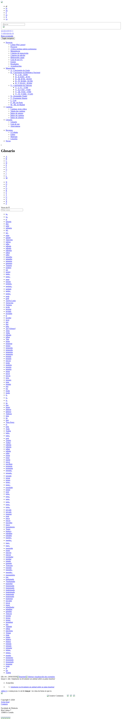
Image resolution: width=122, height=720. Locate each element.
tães (7, 224)
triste (7, 635)
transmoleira (10, 575)
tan (7, 270)
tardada (9, 284)
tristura (8, 642)
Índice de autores (16, 113)
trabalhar (9, 533)
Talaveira (9, 240)
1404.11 (4, 691)
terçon (8, 376)
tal (7, 230)
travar (8, 603)
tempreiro (9, 354)
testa (7, 382)
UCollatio (14, 132)
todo (8, 433)
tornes (8, 480)
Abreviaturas (15, 126)
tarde (7, 296)
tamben (8, 268)
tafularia (9, 228)
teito (7, 326)
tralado (8, 561)
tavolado (9, 314)
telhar (8, 337)
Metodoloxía (15, 51)
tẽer (7, 324)
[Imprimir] (21, 677)
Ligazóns (13, 139)
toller (8, 453)
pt (6, 8)
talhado (8, 248)
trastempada (10, 590)
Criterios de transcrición (19, 53)
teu (7, 389)
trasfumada (10, 579)
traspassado (10, 588)
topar (8, 458)
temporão (9, 350)
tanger (8, 272)
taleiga (8, 242)
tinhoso (8, 412)
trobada (8, 644)
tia (7, 403)
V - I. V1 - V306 (21, 88)
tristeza (8, 639)
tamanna (9, 261)
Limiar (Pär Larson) (17, 45)
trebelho (9, 611)
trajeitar (8, 559)
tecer (7, 320)
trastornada (10, 594)
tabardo (8, 222)
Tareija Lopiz (11, 301)
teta (7, 386)
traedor (9, 538)
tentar (8, 371)
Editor (12, 134)
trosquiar (9, 664)
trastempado (10, 592)
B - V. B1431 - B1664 (23, 83)
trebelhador (10, 607)
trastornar (9, 599)
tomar (8, 455)
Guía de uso (15, 124)
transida (9, 568)
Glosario (13, 122)
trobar (8, 650)
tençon (8, 361)
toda (7, 427)
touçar (8, 521)
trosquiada (9, 660)
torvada (8, 510)
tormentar (9, 468)
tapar (7, 279)
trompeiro (9, 658)
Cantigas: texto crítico (18, 109)
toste (7, 516)
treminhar (9, 622)
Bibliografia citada (17, 57)
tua (7, 670)
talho (7, 255)
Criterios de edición (17, 55)
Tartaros (9, 305)
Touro (8, 529)
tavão (8, 307)
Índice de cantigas (17, 115)
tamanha (9, 257)
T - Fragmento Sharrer (18, 98)
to (6, 424)
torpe (8, 482)
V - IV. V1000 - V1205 (24, 94)
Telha (8, 333)
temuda (8, 356)
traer (8, 543)
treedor (8, 616)
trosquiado (10, 662)
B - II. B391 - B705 (22, 77)
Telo (7, 339)
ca (6, 19)
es (6, 15)
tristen (8, 637)
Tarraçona (9, 303)
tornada (9, 470)
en (7, 11)
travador (9, 601)
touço (8, 525)
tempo (8, 346)
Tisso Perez (10, 422)
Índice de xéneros (17, 118)
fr (6, 17)
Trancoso (9, 565)
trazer (8, 605)
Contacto (4, 704)
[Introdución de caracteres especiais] (4, 27)
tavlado (8, 311)
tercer (8, 374)
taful (7, 226)
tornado (8, 476)
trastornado (10, 596)
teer (7, 322)
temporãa (9, 348)
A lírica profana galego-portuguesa (23, 49)
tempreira (9, 352)
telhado (8, 335)
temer (8, 341)
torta (8, 494)
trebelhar (9, 609)
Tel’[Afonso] (10, 329)
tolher (8, 449)
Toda (8, 429)
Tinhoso (9, 414)
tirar (7, 420)
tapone (8, 282)
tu (6, 668)
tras (7, 577)
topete (8, 460)
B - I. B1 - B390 (21, 75)
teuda (8, 391)
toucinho (9, 523)
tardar (8, 291)
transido (9, 570)
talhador (9, 250)
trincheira (9, 631)
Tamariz (9, 265)
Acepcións (10, 683)
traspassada (10, 586)
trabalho (9, 536)
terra (7, 378)
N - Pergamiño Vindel (18, 96)
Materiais (13, 137)
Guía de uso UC (16, 60)
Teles (8, 331)
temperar (9, 344)
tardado (8, 289)
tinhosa (8, 409)
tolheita (8, 445)
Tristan (8, 633)
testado (8, 384)
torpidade (9, 488)
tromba (8, 655)
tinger (8, 407)
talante (8, 238)
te (6, 316)
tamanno (9, 263)
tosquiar (9, 514)
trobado (8, 646)
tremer (8, 620)
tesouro (8, 380)
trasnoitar (9, 584)
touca (8, 518)
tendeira (9, 365)
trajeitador (9, 557)
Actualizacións (16, 66)
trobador (9, 648)
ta (7, 214)
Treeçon (9, 614)
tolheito (8, 447)
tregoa (8, 618)
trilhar (8, 629)
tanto (8, 274)
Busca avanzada (7, 36)
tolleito (8, 451)
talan (7, 235)
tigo (7, 405)
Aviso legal (5, 702)
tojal (7, 438)
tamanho (9, 259)
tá (6, 219)
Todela (8, 431)
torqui (8, 490)
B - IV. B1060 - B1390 (24, 81)
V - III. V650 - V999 (23, 92)
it (6, 13)
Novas (8, 141)
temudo (8, 359)
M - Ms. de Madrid (17, 105)
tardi (7, 298)
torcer (8, 462)
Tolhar (8, 443)
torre (7, 492)
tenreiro (8, 369)
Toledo (8, 440)
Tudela (8, 673)
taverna (8, 309)
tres (7, 624)
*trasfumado (10, 581)
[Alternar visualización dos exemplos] (40, 677)
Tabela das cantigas (17, 111)
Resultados (14, 64)
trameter (9, 563)
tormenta (9, 466)
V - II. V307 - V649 (22, 90)
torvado (8, 512)
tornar (8, 478)
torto (8, 502)
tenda (8, 363)
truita (8, 666)
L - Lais (13, 100)
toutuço (8, 531)
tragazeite (9, 548)
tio (7, 418)
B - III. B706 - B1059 (23, 79)
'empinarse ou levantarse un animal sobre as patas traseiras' (32, 687)
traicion (8, 553)
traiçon (8, 555)
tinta (7, 416)
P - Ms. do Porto (16, 103)
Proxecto (13, 47)
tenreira (8, 367)
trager (8, 550)
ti (7, 395)
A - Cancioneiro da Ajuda (20, 70)
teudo (8, 393)
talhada (8, 246)
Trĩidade (9, 626)
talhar (8, 253)
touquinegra (10, 527)
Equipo (13, 62)
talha (7, 244)
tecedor (8, 318)
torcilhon (9, 464)
